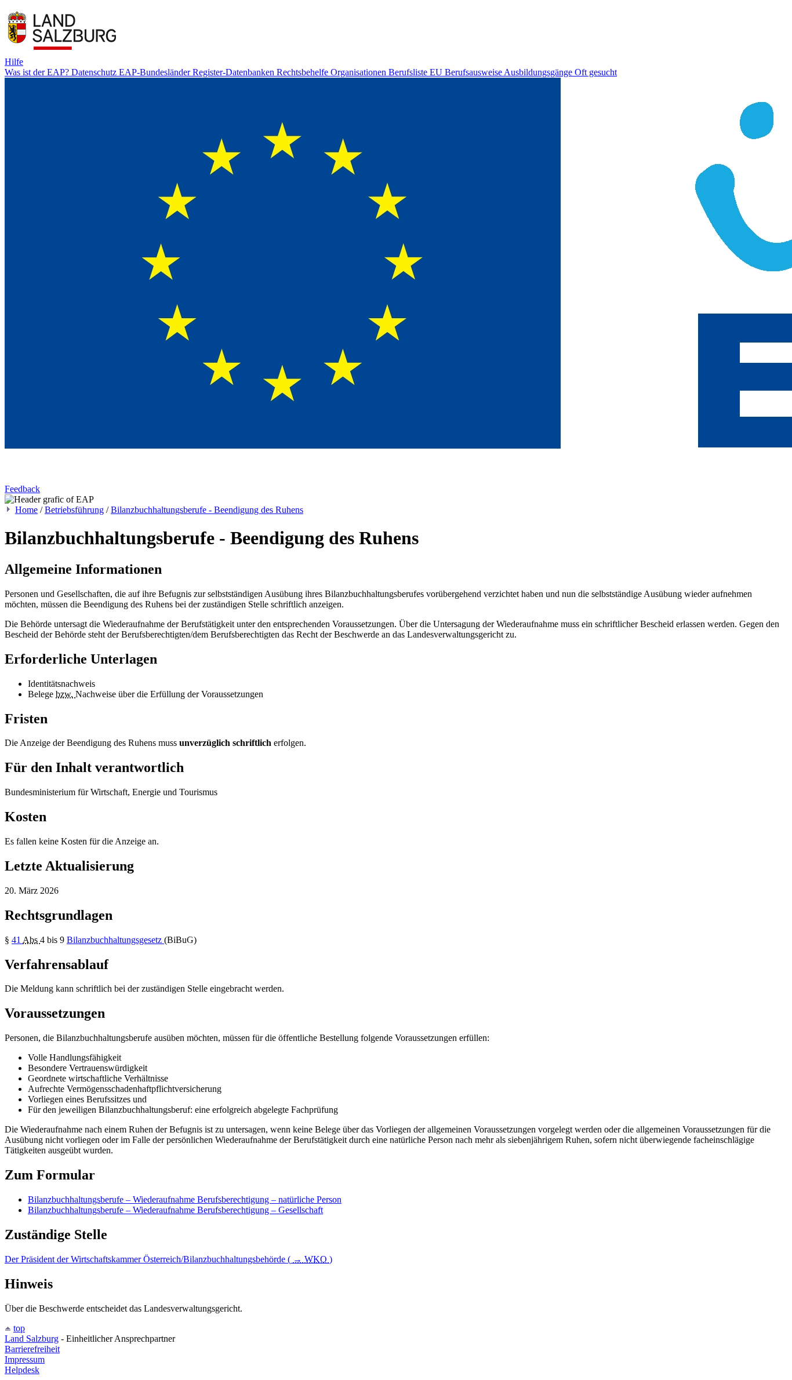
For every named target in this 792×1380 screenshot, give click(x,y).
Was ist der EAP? (38, 72)
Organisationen (359, 72)
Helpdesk (22, 1370)
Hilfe (14, 62)
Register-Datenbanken (234, 72)
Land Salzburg (32, 1338)
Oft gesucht (596, 72)
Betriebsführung (74, 510)
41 (17, 940)
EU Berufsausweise (467, 72)
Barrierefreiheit (32, 1349)
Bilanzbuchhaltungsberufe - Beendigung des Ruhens (207, 510)
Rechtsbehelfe (303, 72)
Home (26, 510)
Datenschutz (95, 72)
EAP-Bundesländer (155, 72)
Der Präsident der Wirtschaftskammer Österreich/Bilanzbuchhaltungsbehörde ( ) (168, 1259)
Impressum (25, 1359)
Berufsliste (409, 72)
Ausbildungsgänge (539, 72)
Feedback (22, 489)
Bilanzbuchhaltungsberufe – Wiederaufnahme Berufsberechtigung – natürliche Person (184, 1199)
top (19, 1328)
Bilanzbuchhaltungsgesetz (115, 940)
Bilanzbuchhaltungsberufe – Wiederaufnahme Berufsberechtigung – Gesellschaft (175, 1210)
